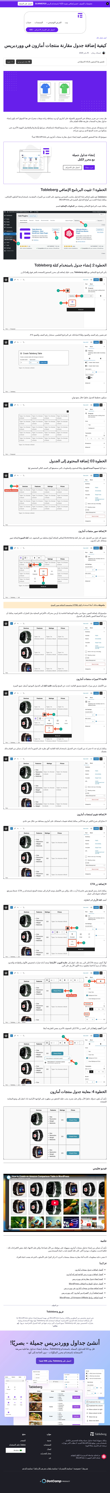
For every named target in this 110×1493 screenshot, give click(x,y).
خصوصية (77, 1468)
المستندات (47, 1444)
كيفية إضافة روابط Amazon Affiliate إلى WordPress (81, 1297)
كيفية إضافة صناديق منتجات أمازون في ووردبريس (83, 1288)
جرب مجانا (89, 167)
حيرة (8, 62)
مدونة (49, 1440)
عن (50, 1457)
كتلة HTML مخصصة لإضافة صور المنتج (66, 605)
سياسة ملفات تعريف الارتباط (45, 1468)
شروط (85, 1468)
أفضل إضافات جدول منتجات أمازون (89, 1269)
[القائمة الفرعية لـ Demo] (46, 22)
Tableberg (102, 196)
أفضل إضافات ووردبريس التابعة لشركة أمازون (84, 1274)
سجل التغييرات (45, 1453)
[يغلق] (107, 3)
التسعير (23, 1440)
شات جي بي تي (23, 62)
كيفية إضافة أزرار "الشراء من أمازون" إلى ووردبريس (82, 1292)
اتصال (49, 1449)
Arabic (16, 1450)
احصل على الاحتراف (72, 167)
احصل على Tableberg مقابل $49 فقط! (55, 1360)
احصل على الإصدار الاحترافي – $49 (42, 29)
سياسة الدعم (27, 1468)
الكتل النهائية (75, 1455)
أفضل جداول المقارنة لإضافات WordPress (86, 1283)
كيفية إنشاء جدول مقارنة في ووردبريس (87, 1279)
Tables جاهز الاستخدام (17, 1444)
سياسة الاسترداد (65, 1468)
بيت (66, 22)
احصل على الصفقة (25, 3)
